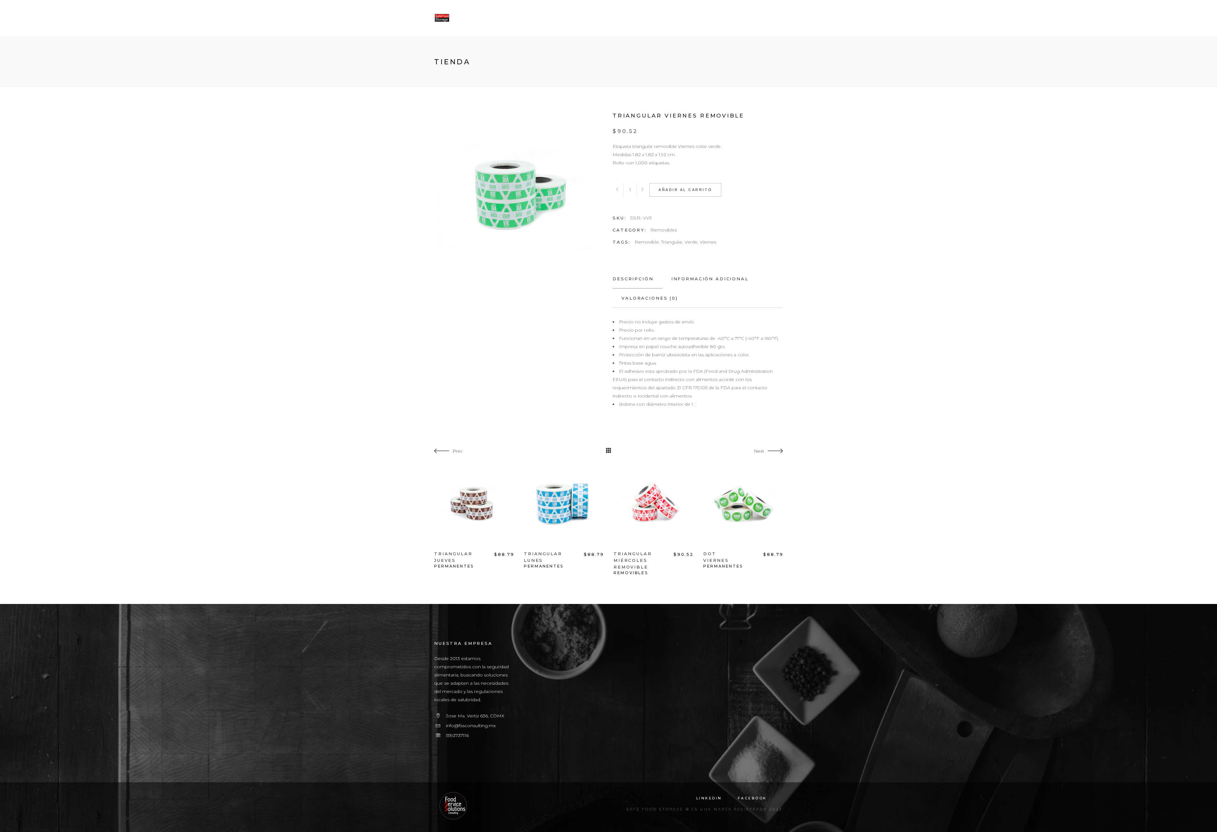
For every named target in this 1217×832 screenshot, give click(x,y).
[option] (474, 517)
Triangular (671, 242)
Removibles (663, 230)
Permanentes (454, 566)
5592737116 (457, 735)
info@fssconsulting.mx (471, 725)
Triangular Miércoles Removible (633, 560)
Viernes (708, 242)
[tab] (637, 279)
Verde (691, 242)
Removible (646, 242)
